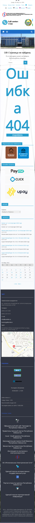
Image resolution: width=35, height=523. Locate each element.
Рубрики (4, 209)
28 (20, 277)
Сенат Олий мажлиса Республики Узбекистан (17, 437)
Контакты (18, 5)
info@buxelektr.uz (6, 319)
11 (7, 272)
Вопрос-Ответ (11, 5)
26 (11, 277)
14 (20, 272)
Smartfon (10, 8)
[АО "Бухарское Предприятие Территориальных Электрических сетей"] (3, 32)
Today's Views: (6, 400)
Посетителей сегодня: (8, 403)
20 (16, 275)
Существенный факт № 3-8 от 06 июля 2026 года (15, 245)
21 (20, 275)
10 (2, 272)
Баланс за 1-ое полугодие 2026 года (12, 223)
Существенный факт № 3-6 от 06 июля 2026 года (15, 253)
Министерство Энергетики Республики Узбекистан (17, 447)
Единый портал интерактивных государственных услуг (17, 472)
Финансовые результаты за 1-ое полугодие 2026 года (17, 230)
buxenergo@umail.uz (7, 322)
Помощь (5, 5)
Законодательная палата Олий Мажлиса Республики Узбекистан (17, 442)
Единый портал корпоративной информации (17, 495)
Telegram (30, 5)
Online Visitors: (6, 397)
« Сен (15, 284)
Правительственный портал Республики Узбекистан (17, 432)
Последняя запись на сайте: (9, 405)
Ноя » (19, 284)
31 (2, 280)
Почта (22, 5)
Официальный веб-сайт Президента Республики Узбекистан (17, 427)
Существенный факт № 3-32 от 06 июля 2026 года (15, 238)
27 (16, 277)
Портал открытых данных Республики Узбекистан (17, 484)
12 (11, 272)
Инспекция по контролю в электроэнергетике (17, 452)
